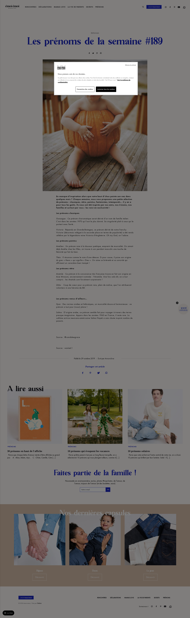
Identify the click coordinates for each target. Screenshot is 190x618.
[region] (96, 78)
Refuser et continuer (130, 65)
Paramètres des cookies (85, 89)
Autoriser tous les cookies (106, 89)
